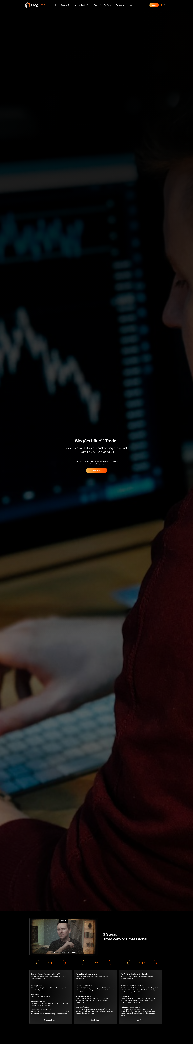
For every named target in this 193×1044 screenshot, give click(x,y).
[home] (35, 4)
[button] (63, 5)
